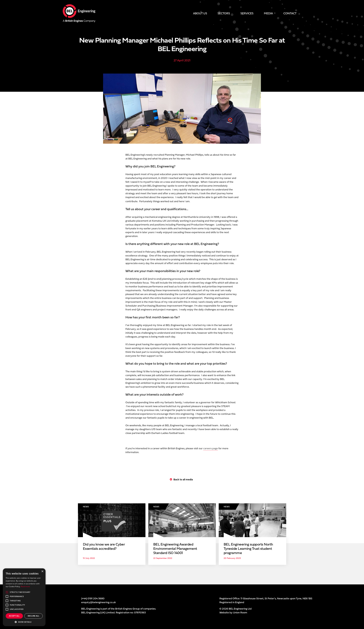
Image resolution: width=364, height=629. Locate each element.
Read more (25, 586)
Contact (289, 13)
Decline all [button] (33, 616)
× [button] (42, 571)
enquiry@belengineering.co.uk (98, 602)
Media (268, 13)
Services (246, 13)
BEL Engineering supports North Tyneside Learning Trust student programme (248, 548)
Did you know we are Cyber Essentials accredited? (104, 546)
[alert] (24, 597)
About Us (200, 13)
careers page (210, 448)
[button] (24, 621)
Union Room (240, 612)
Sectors (224, 13)
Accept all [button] (14, 616)
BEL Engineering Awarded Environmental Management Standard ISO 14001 (175, 548)
